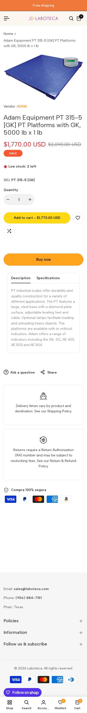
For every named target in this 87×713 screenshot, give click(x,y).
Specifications (48, 278)
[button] (77, 217)
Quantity (11, 190)
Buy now (43, 259)
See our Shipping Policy (52, 411)
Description (20, 278)
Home (8, 34)
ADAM (22, 106)
